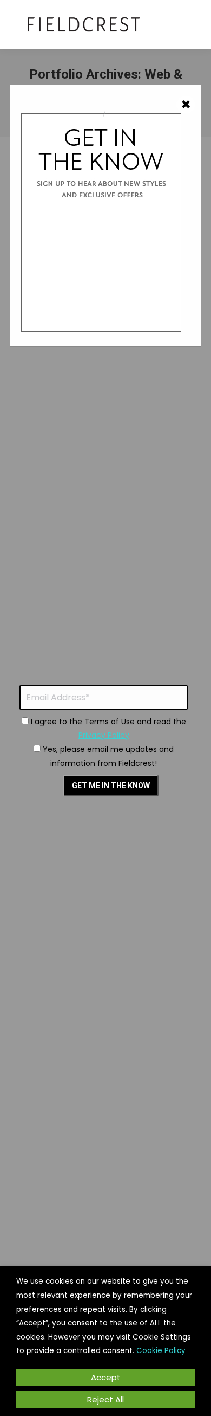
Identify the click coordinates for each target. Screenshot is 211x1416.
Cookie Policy (161, 1351)
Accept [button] (106, 1377)
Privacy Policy (103, 735)
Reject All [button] (105, 1399)
